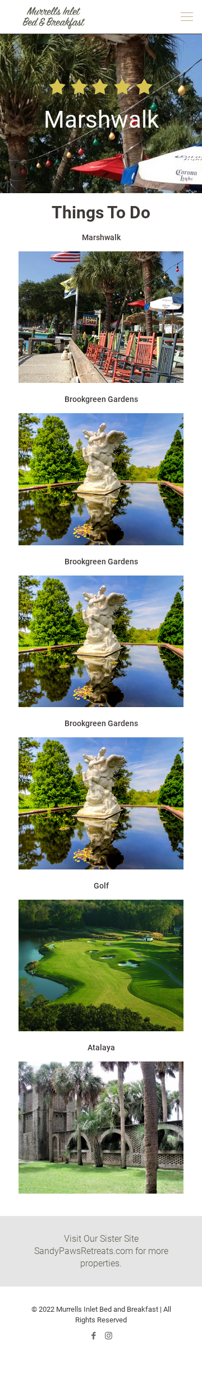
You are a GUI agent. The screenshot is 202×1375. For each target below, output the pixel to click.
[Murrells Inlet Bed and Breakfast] (53, 17)
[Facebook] (93, 1336)
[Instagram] (108, 1336)
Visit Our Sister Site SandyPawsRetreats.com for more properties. (101, 1251)
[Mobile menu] (186, 16)
